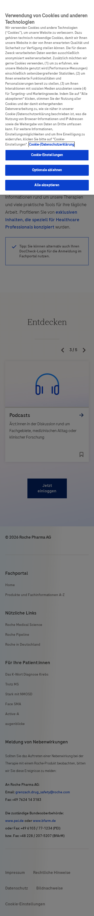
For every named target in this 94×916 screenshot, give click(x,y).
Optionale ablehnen (47, 170)
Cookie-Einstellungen (47, 155)
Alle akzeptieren (46, 185)
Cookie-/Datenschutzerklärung (51, 144)
